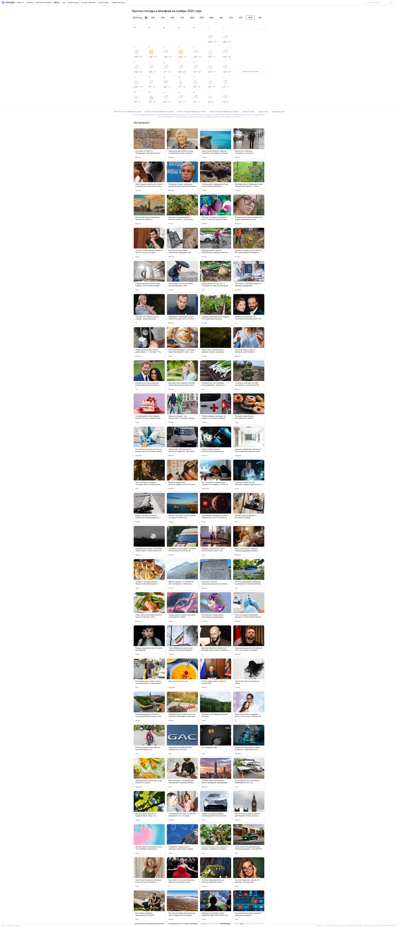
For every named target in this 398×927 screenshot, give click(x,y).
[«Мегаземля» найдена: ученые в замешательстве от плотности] (215, 508)
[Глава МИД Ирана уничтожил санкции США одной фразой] (182, 640)
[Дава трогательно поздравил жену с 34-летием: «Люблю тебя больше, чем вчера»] (248, 707)
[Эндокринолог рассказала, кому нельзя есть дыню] (149, 773)
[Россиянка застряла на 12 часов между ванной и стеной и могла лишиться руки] (149, 442)
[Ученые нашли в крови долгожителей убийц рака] (215, 442)
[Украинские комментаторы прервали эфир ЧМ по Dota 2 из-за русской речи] (215, 906)
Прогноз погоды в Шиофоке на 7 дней (191, 112)
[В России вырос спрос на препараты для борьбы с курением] (248, 342)
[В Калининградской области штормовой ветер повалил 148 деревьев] (149, 707)
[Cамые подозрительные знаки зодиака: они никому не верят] (149, 276)
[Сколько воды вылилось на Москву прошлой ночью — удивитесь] (215, 872)
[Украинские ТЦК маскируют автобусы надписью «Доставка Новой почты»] (182, 442)
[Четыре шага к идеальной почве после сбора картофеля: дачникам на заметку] (215, 177)
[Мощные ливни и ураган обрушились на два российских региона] (215, 243)
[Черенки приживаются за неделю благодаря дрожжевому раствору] (215, 309)
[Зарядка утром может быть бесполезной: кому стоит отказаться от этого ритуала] (215, 541)
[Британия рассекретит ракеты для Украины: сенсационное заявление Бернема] (248, 806)
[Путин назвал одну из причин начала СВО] (215, 674)
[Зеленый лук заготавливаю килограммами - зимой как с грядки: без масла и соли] (215, 375)
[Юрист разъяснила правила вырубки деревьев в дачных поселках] (248, 541)
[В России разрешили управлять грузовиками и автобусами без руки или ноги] (248, 574)
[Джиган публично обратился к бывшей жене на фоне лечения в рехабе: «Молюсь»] (215, 640)
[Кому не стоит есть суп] (182, 674)
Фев (163, 17)
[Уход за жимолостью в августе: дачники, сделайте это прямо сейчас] (215, 839)
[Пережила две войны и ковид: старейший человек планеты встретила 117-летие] (182, 143)
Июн (202, 17)
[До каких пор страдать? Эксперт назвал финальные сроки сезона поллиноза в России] (182, 375)
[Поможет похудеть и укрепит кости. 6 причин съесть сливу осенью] (215, 210)
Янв (153, 17)
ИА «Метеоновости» (390, 925)
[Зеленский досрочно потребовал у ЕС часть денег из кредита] (248, 640)
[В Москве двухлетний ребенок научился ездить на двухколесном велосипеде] (149, 740)
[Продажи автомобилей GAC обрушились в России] (182, 740)
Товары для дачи (278, 112)
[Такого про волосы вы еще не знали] (248, 674)
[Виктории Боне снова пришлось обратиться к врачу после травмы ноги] (182, 872)
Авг (221, 17)
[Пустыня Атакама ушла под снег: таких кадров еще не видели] (182, 906)
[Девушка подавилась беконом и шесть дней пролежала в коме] (248, 442)
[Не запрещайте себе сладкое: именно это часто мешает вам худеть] (149, 409)
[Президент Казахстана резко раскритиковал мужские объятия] (182, 177)
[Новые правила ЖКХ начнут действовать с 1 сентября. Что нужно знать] (149, 342)
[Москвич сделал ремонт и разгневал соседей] (248, 508)
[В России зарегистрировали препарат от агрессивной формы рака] (248, 607)
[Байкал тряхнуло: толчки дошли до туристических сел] (182, 508)
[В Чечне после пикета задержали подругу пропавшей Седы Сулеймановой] (248, 210)
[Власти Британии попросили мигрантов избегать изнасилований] (149, 210)
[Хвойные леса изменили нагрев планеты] (215, 707)
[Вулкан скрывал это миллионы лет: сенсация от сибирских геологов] (182, 574)
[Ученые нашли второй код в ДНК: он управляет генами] (182, 607)
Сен (231, 17)
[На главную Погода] (10, 2)
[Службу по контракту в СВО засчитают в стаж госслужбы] (248, 375)
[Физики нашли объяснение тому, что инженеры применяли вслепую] (149, 839)
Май (192, 17)
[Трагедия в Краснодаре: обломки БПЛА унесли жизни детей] (182, 541)
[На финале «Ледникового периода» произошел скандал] (182, 839)
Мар (172, 17)
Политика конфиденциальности (333, 925)
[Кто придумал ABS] (215, 740)
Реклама (17, 925)
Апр (182, 17)
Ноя (250, 17)
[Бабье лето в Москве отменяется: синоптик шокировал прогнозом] (248, 143)
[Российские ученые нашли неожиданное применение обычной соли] (215, 607)
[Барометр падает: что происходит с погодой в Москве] (182, 409)
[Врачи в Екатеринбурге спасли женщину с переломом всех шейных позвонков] (248, 740)
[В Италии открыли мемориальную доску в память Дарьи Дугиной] (215, 574)
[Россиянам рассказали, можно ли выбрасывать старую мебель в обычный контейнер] (149, 674)
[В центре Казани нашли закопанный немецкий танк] (182, 243)
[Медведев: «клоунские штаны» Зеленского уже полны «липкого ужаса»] (182, 309)
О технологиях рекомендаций (353, 925)
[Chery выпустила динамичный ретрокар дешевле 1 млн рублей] (248, 839)
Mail (3, 925)
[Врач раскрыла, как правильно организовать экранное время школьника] (182, 773)
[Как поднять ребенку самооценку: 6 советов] (149, 906)
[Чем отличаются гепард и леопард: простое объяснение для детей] (149, 475)
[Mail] (3, 2)
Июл (211, 17)
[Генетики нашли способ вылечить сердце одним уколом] (248, 475)
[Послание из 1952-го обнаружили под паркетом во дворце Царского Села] (149, 143)
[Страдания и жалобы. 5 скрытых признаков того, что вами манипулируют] (182, 806)
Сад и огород (263, 112)
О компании (9, 925)
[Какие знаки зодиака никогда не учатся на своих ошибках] (149, 872)
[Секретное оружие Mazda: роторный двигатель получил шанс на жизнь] (215, 806)
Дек (260, 17)
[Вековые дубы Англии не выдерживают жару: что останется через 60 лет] (149, 806)
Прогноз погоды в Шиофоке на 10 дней (224, 112)
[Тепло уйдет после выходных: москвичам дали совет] (182, 276)
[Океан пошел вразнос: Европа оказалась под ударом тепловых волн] (215, 143)
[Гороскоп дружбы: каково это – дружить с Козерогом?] (248, 872)
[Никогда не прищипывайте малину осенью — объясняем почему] (182, 210)
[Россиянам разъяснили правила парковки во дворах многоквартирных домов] (248, 906)
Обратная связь (369, 925)
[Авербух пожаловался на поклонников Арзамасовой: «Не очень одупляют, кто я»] (248, 309)
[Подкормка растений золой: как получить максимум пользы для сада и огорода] (182, 707)
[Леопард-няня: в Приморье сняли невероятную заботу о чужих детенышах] (248, 177)
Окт (241, 17)
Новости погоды (248, 112)
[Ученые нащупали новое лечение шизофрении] (149, 640)
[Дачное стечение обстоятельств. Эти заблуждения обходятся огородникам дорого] (248, 243)
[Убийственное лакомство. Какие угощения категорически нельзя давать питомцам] (149, 177)
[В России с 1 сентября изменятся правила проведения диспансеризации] (248, 276)
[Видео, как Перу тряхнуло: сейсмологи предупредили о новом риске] (149, 508)
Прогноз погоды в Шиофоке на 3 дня (127, 112)
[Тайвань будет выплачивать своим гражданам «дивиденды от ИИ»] (215, 773)
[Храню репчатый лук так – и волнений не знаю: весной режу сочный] (215, 276)
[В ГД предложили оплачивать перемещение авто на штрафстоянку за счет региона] (248, 773)
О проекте (319, 925)
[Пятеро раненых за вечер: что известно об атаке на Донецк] (215, 409)
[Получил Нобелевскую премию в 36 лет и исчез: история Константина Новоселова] (149, 243)
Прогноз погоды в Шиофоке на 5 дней (159, 112)
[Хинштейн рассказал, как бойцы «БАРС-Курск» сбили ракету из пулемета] (149, 541)
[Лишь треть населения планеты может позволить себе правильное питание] (149, 607)
